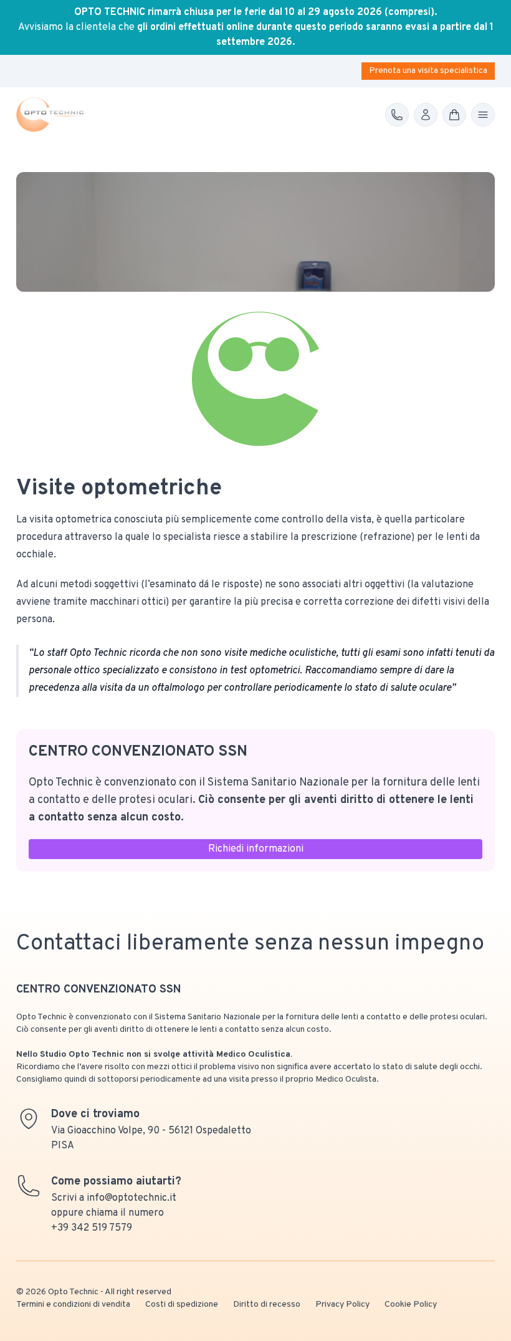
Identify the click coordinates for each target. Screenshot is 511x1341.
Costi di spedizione (181, 1304)
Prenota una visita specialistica (428, 70)
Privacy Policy (342, 1304)
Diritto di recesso (266, 1304)
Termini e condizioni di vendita (73, 1304)
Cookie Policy (410, 1304)
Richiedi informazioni (255, 849)
